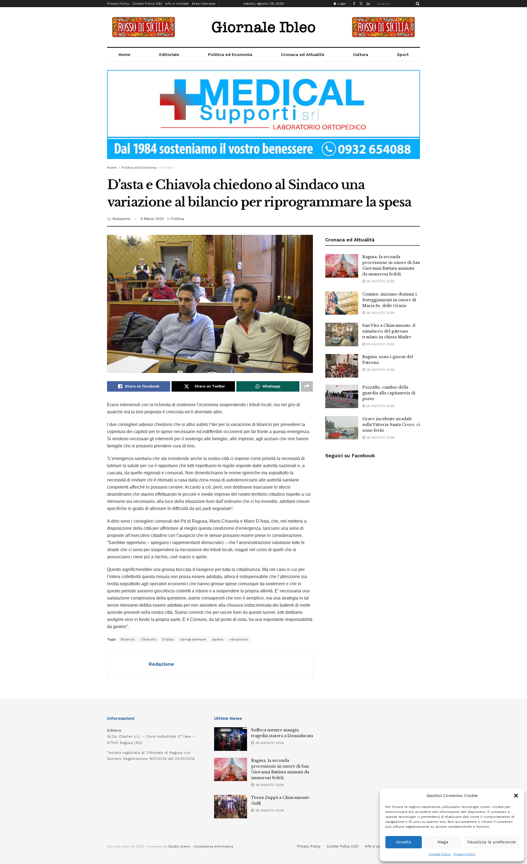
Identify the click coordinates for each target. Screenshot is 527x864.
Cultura (360, 54)
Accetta (403, 842)
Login (341, 3)
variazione (238, 639)
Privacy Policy (465, 854)
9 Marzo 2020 (152, 219)
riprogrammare (193, 639)
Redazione (121, 219)
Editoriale (169, 54)
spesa (217, 639)
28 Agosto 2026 (379, 281)
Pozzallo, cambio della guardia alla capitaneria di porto (388, 393)
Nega (443, 842)
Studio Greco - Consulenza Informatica (200, 846)
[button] (516, 795)
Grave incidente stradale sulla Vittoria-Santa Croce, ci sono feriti (391, 424)
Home (124, 54)
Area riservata (203, 3)
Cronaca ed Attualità (302, 54)
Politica (167, 167)
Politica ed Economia (230, 54)
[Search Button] (416, 3)
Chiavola (148, 639)
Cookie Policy (440, 854)
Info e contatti (177, 3)
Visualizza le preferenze (491, 842)
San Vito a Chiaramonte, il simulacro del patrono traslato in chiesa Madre (388, 331)
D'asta (167, 639)
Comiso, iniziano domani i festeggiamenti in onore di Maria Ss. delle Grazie (389, 300)
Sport (403, 54)
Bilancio (128, 639)
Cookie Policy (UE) (147, 3)
